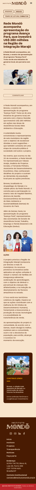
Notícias (10, 452)
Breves (19, 11)
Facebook (24, 433)
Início (9, 439)
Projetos (10, 446)
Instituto (11, 442)
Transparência (13, 449)
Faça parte (11, 456)
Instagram (11, 433)
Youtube (15, 433)
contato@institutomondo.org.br (21, 477)
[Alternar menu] (31, 3)
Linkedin (19, 433)
